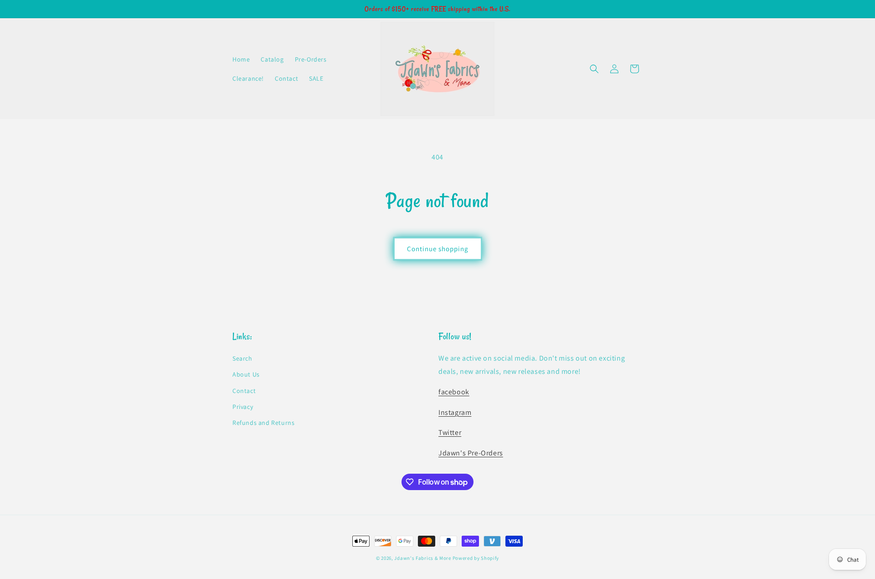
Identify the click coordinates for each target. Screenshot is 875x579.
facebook (453, 392)
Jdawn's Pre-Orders (470, 453)
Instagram (454, 412)
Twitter (449, 432)
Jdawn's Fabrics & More (422, 558)
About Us (246, 374)
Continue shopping (437, 248)
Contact (244, 391)
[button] (594, 69)
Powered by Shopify (476, 558)
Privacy (242, 407)
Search (242, 358)
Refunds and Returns (263, 423)
